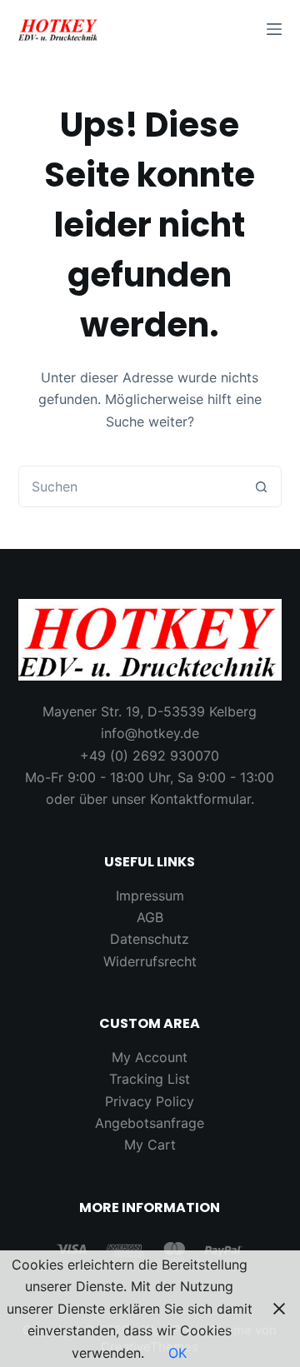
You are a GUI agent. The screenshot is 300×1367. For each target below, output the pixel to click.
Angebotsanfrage (149, 1123)
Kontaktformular (200, 799)
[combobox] (130, 486)
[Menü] (274, 29)
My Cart (150, 1144)
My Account (150, 1057)
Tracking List (149, 1078)
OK (177, 1353)
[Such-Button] (261, 486)
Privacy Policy (149, 1101)
